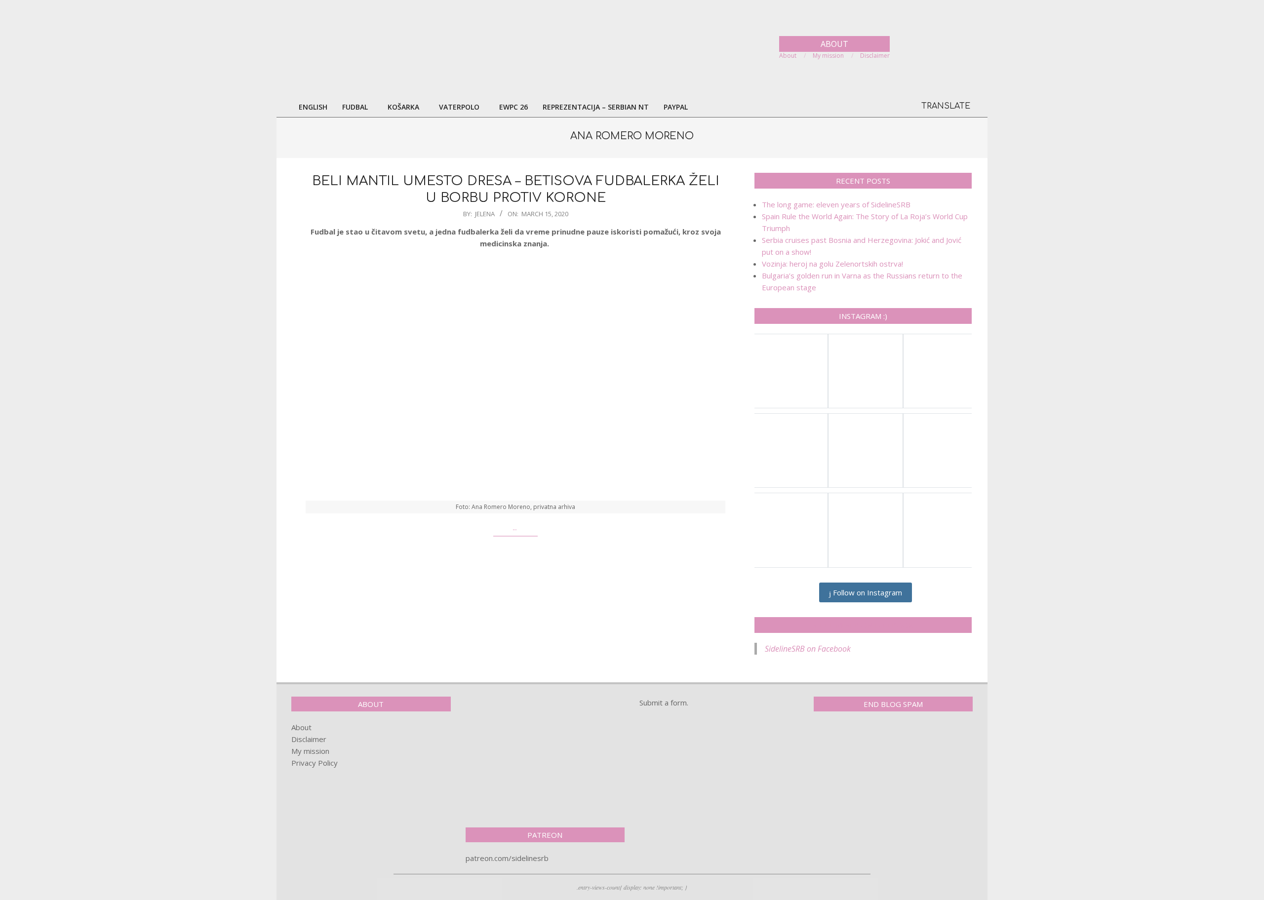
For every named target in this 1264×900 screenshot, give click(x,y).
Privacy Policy (314, 763)
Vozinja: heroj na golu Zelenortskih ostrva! (832, 264)
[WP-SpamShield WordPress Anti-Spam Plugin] (848, 739)
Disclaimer (308, 739)
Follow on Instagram (866, 592)
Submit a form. (663, 702)
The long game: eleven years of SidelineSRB (836, 204)
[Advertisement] (545, 758)
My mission (310, 751)
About (301, 727)
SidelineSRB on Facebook (863, 625)
